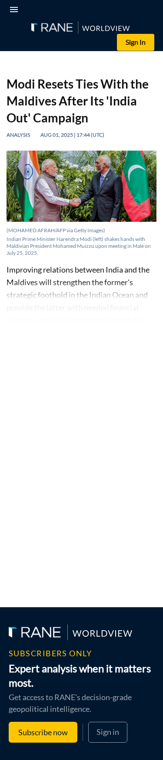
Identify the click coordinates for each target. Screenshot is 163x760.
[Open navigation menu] (16, 10)
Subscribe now (43, 732)
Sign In (136, 42)
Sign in (107, 732)
